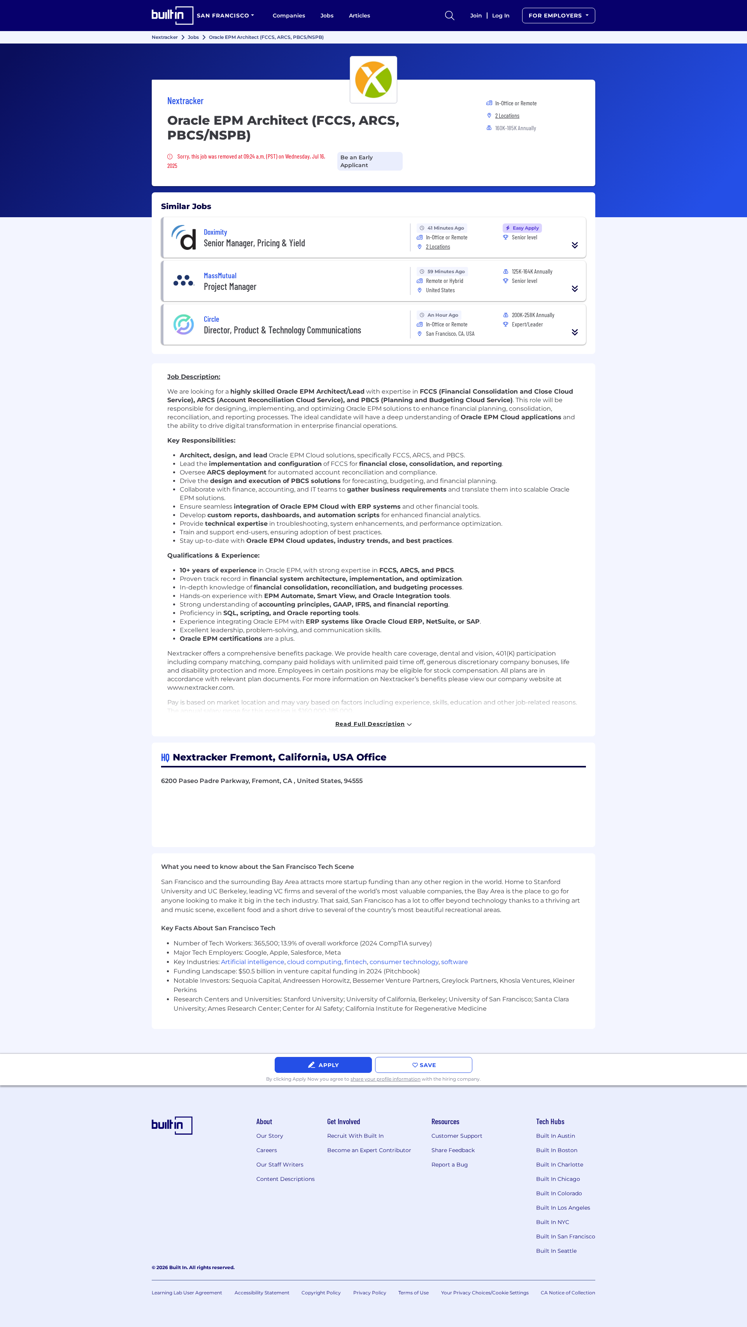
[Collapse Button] (575, 245)
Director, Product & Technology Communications (282, 329)
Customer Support (456, 1135)
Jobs (327, 15)
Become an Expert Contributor (369, 1150)
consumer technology (404, 962)
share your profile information (386, 1079)
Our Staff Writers (279, 1164)
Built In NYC (552, 1222)
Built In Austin (555, 1135)
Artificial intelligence (252, 962)
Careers (266, 1150)
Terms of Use (413, 1293)
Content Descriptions (285, 1178)
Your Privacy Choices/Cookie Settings (485, 1293)
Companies (289, 15)
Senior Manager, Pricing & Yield (254, 242)
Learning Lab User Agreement (187, 1293)
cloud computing (314, 962)
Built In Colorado (559, 1193)
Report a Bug (449, 1164)
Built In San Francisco (565, 1236)
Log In (501, 15)
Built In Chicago (558, 1178)
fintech (355, 962)
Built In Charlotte (559, 1164)
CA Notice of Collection (568, 1293)
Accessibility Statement (262, 1293)
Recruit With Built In (355, 1135)
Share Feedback (453, 1150)
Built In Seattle (556, 1250)
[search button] (450, 15)
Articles (359, 15)
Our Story (269, 1135)
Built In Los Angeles (563, 1207)
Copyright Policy (321, 1293)
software (454, 962)
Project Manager (230, 286)
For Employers (556, 15)
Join (476, 15)
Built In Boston (556, 1150)
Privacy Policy (369, 1293)
